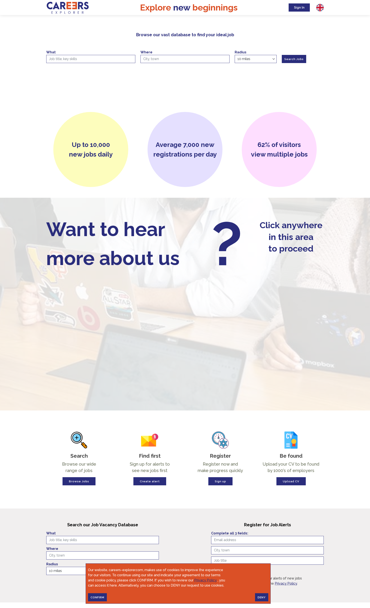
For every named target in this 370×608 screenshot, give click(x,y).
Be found (291, 456)
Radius (240, 52)
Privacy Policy (205, 580)
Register (220, 456)
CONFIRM (97, 597)
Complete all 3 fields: (229, 533)
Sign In (299, 7)
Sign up (220, 481)
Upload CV (291, 481)
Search (79, 456)
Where (146, 52)
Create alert (150, 481)
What (51, 52)
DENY (262, 597)
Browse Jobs (79, 481)
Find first (150, 456)
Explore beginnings (189, 7)
